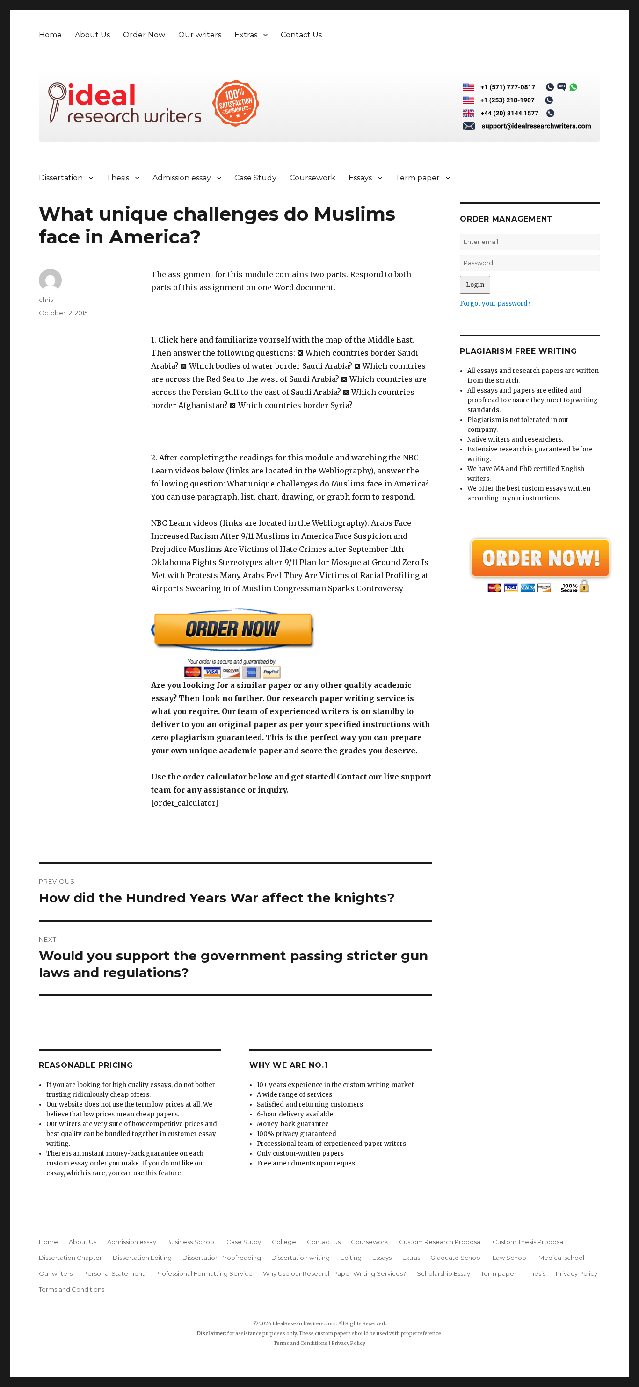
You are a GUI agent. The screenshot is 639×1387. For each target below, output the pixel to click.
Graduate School (456, 1257)
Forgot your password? (495, 303)
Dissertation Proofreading (221, 1257)
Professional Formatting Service (204, 1273)
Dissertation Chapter (70, 1257)
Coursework (312, 177)
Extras (245, 34)
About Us (92, 34)
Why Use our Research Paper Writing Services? (334, 1273)
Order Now (144, 34)
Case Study (255, 177)
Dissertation (61, 177)
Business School (191, 1241)
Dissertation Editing (142, 1257)
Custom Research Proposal (440, 1241)
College (284, 1241)
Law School (510, 1257)
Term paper (417, 177)
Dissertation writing (300, 1257)
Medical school (561, 1257)
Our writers (199, 34)
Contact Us (301, 34)
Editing (351, 1257)
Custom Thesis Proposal (529, 1241)
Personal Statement (114, 1273)
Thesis (117, 177)
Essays (360, 177)
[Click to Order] (291, 643)
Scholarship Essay (443, 1273)
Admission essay (181, 177)
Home (50, 34)
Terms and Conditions (71, 1289)
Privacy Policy (576, 1273)
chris (46, 299)
